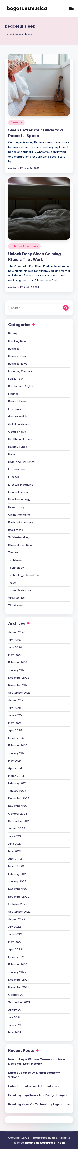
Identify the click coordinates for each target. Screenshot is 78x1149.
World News (16, 605)
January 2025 (17, 753)
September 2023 (19, 821)
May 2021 (14, 1032)
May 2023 (15, 851)
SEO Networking (19, 537)
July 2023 (14, 836)
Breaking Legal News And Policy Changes (37, 1095)
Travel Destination (20, 590)
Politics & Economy (24, 246)
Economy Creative (20, 371)
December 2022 (18, 889)
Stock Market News (20, 545)
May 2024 (15, 760)
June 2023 (15, 843)
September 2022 (19, 912)
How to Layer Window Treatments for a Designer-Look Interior (36, 1061)
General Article (18, 416)
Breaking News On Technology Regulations (39, 1104)
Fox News (14, 409)
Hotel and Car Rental (21, 462)
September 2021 (19, 1002)
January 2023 (17, 881)
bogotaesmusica (27, 8)
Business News (17, 363)
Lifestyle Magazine (20, 484)
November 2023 (18, 806)
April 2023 (15, 859)
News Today (16, 507)
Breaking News (17, 341)
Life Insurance (17, 469)
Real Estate (15, 530)
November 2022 (18, 896)
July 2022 (14, 926)
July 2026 (14, 640)
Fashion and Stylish (21, 386)
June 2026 (15, 647)
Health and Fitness (20, 439)
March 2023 (16, 866)
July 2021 (14, 1017)
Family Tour (15, 379)
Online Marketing (19, 514)
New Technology (19, 499)
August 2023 (16, 828)
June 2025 (15, 715)
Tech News (15, 560)
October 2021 (17, 995)
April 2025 (15, 730)
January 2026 (17, 670)
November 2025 (18, 685)
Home (12, 454)
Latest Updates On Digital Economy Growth (34, 1075)
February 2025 (18, 745)
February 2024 (18, 783)
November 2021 (18, 987)
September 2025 (19, 692)
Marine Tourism (18, 492)
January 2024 (17, 791)
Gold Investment (19, 424)
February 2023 (18, 874)
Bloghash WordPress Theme (45, 1142)
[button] (66, 308)
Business (13, 348)
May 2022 (15, 942)
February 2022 (18, 964)
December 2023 (18, 798)
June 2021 (14, 1025)
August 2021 (16, 1010)
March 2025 (16, 738)
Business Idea (17, 356)
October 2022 (17, 904)
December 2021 (18, 979)
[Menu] (71, 8)
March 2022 (16, 957)
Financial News (18, 401)
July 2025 (14, 708)
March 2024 (16, 776)
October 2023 (17, 813)
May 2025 (15, 723)
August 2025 (16, 700)
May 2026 (15, 655)
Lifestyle (14, 477)
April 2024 (15, 768)
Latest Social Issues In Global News (33, 1086)
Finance (16, 122)
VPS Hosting (16, 598)
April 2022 (15, 949)
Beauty (13, 333)
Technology (16, 567)
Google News (17, 431)
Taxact (13, 552)
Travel (12, 582)
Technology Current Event (25, 575)
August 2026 (16, 632)
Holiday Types (17, 447)
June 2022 (15, 934)
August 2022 (16, 919)
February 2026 (18, 662)
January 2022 (17, 972)
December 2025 (18, 677)
